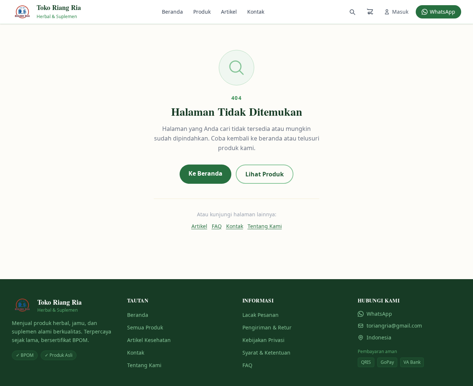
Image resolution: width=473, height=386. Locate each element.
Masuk (400, 11)
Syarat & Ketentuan (266, 352)
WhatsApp (442, 11)
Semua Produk (145, 327)
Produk (202, 11)
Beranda (172, 11)
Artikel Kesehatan (149, 339)
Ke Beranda (205, 173)
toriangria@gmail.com (394, 325)
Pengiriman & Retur (267, 327)
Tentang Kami (265, 226)
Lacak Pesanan (260, 314)
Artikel (229, 11)
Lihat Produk (264, 174)
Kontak (255, 11)
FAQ (217, 226)
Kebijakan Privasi (263, 339)
